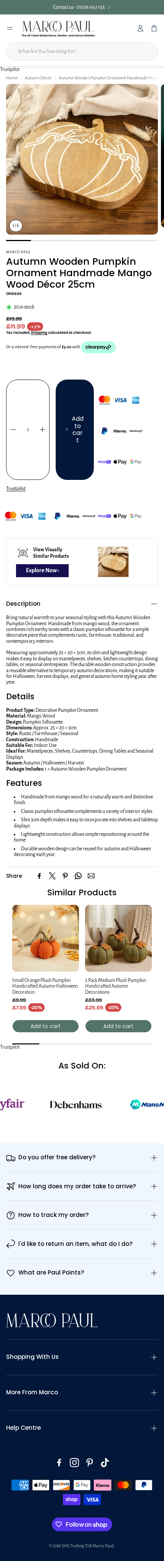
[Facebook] (39, 875)
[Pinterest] (65, 875)
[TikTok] (104, 1462)
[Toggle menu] (10, 28)
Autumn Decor (38, 78)
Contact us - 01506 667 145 (79, 7)
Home (12, 78)
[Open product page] (45, 938)
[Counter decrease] (13, 429)
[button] (82, 604)
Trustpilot (9, 69)
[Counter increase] (42, 429)
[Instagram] (74, 1462)
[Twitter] (52, 875)
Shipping (39, 332)
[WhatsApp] (78, 875)
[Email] (91, 875)
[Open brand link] (61, 1104)
